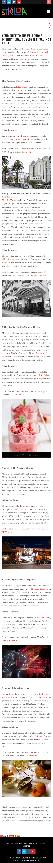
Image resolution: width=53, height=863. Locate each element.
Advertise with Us (30, 858)
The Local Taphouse (39, 589)
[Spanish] (18, 835)
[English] (5, 835)
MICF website (15, 394)
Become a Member (12, 858)
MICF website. (26, 152)
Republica (12, 139)
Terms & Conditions (20, 860)
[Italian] (15, 835)
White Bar (6, 259)
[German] (11, 835)
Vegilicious (45, 617)
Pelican (38, 736)
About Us (43, 858)
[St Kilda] (14, 11)
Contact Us (35, 860)
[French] (8, 835)
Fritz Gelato (44, 375)
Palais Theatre (22, 87)
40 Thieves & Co (22, 509)
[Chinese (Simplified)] (1, 835)
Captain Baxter (27, 139)
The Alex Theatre (9, 200)
